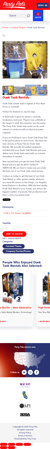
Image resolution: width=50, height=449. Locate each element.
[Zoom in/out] (3, 444)
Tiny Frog (31, 439)
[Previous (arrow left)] (3, 447)
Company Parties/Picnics (18, 251)
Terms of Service (25, 436)
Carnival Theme (18, 27)
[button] (41, 5)
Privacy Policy (25, 433)
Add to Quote (14, 234)
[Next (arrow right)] (11, 447)
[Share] (19, 444)
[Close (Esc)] (27, 444)
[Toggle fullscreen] (11, 444)
